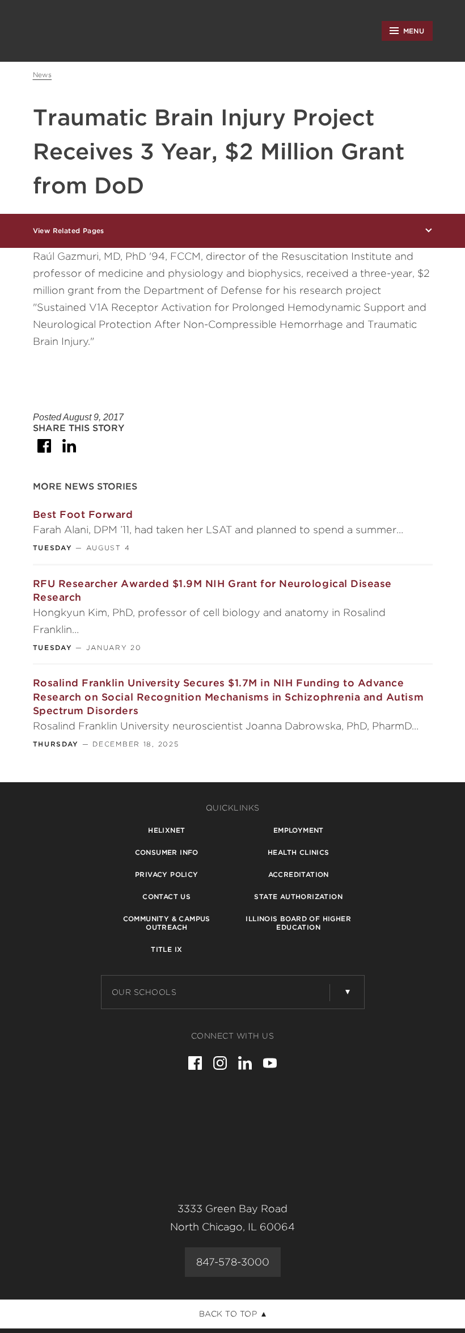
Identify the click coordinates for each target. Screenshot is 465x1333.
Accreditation (298, 874)
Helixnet (166, 830)
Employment (298, 830)
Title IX (166, 949)
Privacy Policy (166, 874)
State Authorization (298, 896)
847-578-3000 (232, 1262)
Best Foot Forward (83, 514)
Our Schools (144, 992)
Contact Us (166, 896)
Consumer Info (166, 852)
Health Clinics (298, 852)
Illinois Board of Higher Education (298, 922)
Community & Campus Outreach (166, 922)
